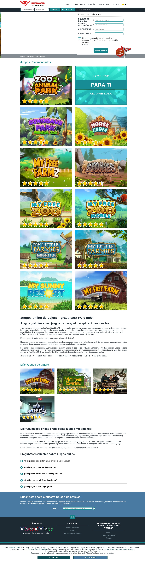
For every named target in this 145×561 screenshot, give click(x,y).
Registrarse (68, 10)
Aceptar (53, 557)
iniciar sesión (96, 14)
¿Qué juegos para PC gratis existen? (40, 480)
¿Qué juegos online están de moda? (40, 467)
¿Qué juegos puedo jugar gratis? (38, 486)
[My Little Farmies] (101, 249)
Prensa (72, 530)
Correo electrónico (85, 25)
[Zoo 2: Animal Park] (0, 34)
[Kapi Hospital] (37, 409)
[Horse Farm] (101, 126)
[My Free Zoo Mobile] (101, 208)
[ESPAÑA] (124, 4)
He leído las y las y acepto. (100, 41)
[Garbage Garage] (110, 381)
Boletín (91, 4)
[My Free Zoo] (46, 208)
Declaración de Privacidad (37, 549)
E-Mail (55, 508)
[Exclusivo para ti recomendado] (101, 85)
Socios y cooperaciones (72, 533)
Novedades (79, 4)
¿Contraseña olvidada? (85, 10)
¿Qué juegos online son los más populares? (43, 474)
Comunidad (103, 4)
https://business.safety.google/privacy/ (120, 549)
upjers (32, 3)
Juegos (67, 4)
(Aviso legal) (15, 547)
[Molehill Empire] (74, 381)
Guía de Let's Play (109, 535)
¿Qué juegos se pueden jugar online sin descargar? (47, 461)
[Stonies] (101, 167)
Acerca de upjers (72, 528)
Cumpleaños (84, 34)
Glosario (109, 532)
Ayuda (116, 4)
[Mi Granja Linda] (101, 290)
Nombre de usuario (83, 20)
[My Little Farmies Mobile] (46, 249)
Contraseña (84, 29)
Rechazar (90, 557)
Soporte (109, 538)
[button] (72, 517)
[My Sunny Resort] (46, 290)
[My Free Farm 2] (46, 167)
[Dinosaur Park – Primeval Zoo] (46, 126)
